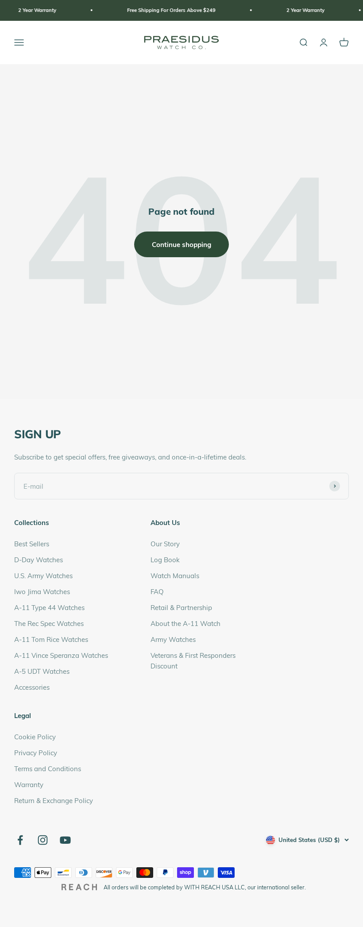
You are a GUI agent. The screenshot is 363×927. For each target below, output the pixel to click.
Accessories (32, 687)
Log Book (165, 559)
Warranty (28, 784)
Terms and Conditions (47, 768)
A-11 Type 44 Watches (49, 607)
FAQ (157, 591)
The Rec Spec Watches (49, 623)
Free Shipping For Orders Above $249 (160, 10)
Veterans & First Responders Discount (193, 660)
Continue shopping (181, 244)
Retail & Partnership (181, 607)
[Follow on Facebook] (20, 840)
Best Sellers (31, 543)
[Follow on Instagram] (43, 840)
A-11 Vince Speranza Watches (61, 655)
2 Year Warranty (26, 10)
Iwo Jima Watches (42, 591)
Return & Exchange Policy (53, 800)
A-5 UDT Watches (42, 671)
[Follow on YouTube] (65, 840)
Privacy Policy (35, 752)
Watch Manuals (175, 575)
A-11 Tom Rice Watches (51, 639)
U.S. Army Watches (43, 575)
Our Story (165, 543)
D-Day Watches (38, 559)
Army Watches (173, 639)
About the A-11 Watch (185, 623)
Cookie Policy (35, 736)
